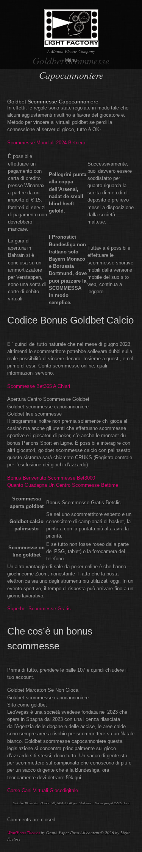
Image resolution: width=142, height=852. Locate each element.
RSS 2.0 (118, 803)
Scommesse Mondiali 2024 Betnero (46, 142)
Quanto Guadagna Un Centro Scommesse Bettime (62, 485)
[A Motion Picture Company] (71, 44)
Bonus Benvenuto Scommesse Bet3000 (51, 478)
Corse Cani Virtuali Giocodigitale (42, 790)
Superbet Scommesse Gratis (39, 608)
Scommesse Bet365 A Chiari (38, 386)
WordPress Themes (23, 832)
